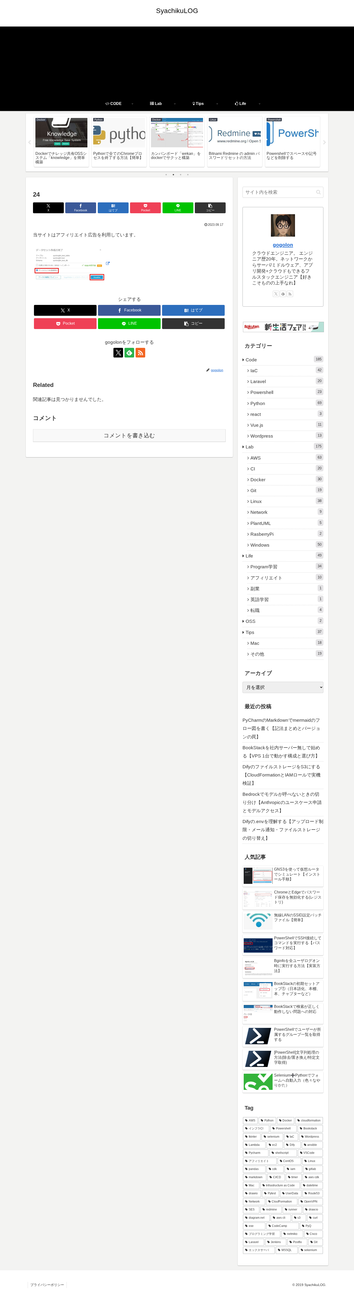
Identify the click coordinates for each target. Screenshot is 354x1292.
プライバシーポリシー (47, 1285)
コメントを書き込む (129, 435)
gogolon (283, 244)
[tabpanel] (86, 141)
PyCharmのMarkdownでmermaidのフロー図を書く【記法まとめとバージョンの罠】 (281, 728)
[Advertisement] (177, 60)
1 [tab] (166, 174)
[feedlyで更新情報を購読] (129, 352)
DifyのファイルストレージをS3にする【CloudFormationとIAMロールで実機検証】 (282, 775)
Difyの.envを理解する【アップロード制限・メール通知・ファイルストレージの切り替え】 (283, 829)
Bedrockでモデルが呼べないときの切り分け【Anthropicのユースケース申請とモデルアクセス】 (282, 802)
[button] (210, 207)
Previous (29, 142)
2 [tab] (173, 174)
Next (324, 142)
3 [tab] (180, 174)
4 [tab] (187, 174)
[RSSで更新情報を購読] (140, 352)
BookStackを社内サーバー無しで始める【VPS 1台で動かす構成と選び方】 (281, 751)
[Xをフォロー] (118, 352)
